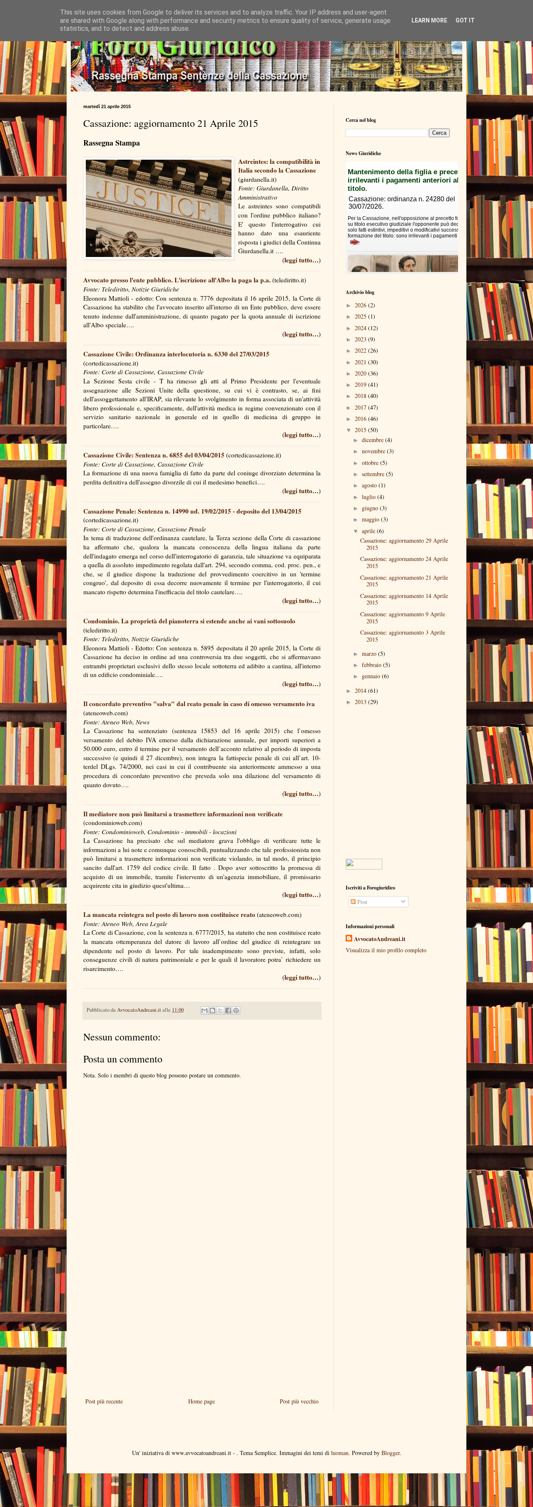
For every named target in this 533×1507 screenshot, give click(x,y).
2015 (361, 430)
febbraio (372, 665)
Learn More (429, 20)
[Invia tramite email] (204, 1010)
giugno (371, 508)
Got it (465, 20)
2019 (361, 384)
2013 (361, 702)
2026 (361, 305)
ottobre (371, 463)
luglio (369, 497)
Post (361, 902)
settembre (374, 474)
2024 (361, 328)
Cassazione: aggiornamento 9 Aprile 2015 (402, 617)
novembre (374, 451)
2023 (361, 339)
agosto (370, 485)
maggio (371, 519)
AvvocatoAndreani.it (380, 939)
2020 (361, 373)
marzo (370, 653)
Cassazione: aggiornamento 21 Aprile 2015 (404, 580)
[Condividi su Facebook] (228, 1010)
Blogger (390, 1453)
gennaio (372, 676)
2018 (361, 396)
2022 (361, 350)
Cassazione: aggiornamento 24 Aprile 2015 (404, 562)
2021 (361, 362)
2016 (361, 418)
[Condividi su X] (220, 1010)
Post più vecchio (299, 1401)
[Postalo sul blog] (212, 1010)
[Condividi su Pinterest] (236, 1010)
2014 (361, 690)
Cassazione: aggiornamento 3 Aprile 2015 (402, 635)
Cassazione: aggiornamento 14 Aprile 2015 (404, 599)
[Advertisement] (202, 1327)
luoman (340, 1453)
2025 (361, 316)
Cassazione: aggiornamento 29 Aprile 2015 (404, 543)
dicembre (373, 440)
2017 (361, 407)
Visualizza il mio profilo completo (386, 950)
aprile (369, 531)
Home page (201, 1401)
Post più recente (104, 1401)
